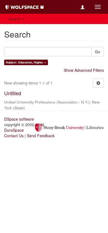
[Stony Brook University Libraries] (69, 127)
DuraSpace (14, 130)
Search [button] (15, 19)
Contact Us (14, 135)
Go (97, 51)
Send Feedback (41, 135)
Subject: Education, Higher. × (26, 62)
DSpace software (19, 119)
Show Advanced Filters (84, 70)
